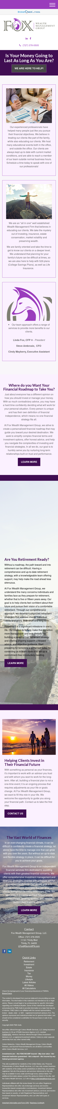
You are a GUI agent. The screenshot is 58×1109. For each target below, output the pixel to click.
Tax (29, 973)
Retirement (29, 961)
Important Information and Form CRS (15, 1102)
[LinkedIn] (27, 38)
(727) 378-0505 (31, 45)
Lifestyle (29, 979)
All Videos (29, 985)
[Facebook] (30, 38)
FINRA (4, 1034)
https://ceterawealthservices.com (43, 1078)
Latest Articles (29, 982)
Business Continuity (37, 1102)
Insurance (29, 970)
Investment (29, 964)
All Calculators (29, 988)
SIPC (9, 1034)
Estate (29, 967)
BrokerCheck (7, 993)
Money (29, 976)
